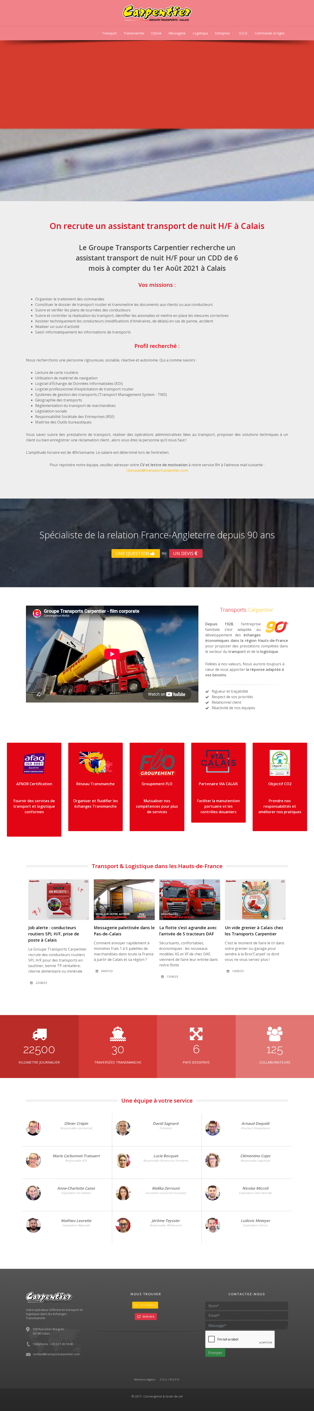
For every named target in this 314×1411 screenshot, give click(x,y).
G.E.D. (243, 33)
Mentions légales (144, 1379)
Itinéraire (148, 1316)
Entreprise (222, 33)
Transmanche (134, 33)
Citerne (156, 33)
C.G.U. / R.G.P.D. (170, 1379)
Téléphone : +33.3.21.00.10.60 (53, 1344)
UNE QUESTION (132, 553)
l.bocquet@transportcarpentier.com (157, 470)
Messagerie (177, 33)
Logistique (200, 33)
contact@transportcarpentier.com (56, 1354)
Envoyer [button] (215, 1352)
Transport (109, 33)
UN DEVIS (184, 553)
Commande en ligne (270, 33)
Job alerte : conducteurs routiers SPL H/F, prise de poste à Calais (184, 934)
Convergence (152, 1396)
